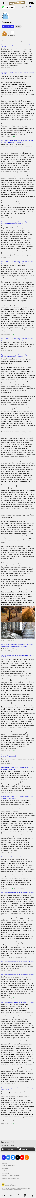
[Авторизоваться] (30, 7)
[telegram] (8, 1157)
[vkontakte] (13, 1157)
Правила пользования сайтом (11, 1178)
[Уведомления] (27, 7)
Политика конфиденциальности (11, 1175)
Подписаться (9, 26)
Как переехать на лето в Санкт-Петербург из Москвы (17, 892)
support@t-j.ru (12, 1185)
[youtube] (22, 1157)
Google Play (9, 1149)
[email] (4, 1157)
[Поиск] (23, 7)
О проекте (5, 1168)
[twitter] (17, 1157)
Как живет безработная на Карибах (12, 857)
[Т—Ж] (18, 3)
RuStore (24, 1149)
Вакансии (4, 1163)
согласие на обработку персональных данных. (20, 1188)
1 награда (19, 41)
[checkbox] (33, 7)
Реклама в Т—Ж (6, 1173)
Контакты (4, 1170)
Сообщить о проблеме (8, 1165)
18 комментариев (8, 41)
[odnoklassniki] (27, 1157)
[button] (18, 26)
